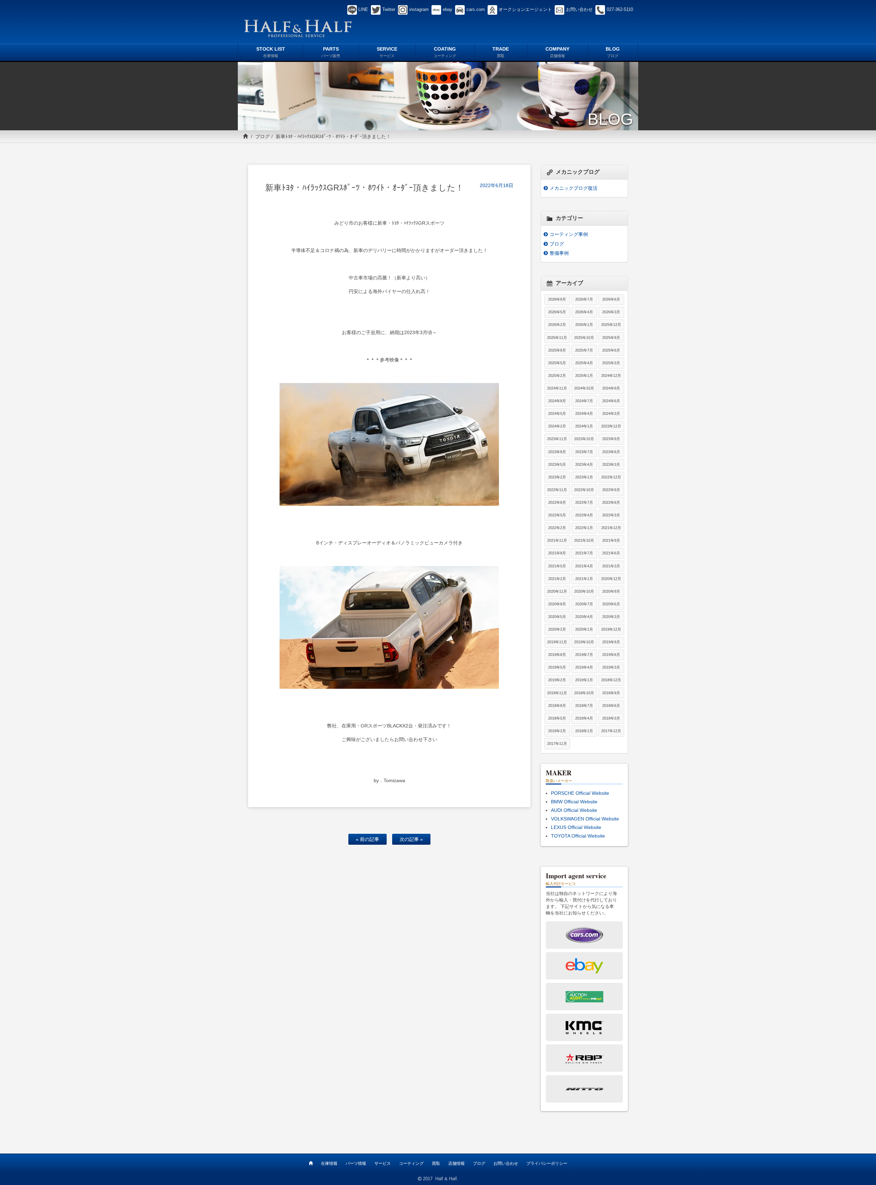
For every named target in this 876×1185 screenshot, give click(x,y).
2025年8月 (557, 350)
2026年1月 (584, 324)
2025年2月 (557, 375)
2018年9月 (611, 693)
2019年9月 (611, 642)
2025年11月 (557, 337)
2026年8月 (557, 299)
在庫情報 (329, 1163)
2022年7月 (584, 502)
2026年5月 (557, 312)
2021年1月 (584, 579)
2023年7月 (584, 452)
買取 (436, 1163)
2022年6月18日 (496, 185)
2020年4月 (584, 617)
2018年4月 (584, 718)
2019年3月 (611, 667)
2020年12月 (611, 579)
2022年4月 (584, 515)
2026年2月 (557, 324)
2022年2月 (557, 528)
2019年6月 (611, 655)
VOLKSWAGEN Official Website (585, 818)
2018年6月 (611, 705)
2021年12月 (611, 528)
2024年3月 (611, 413)
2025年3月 (611, 363)
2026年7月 (584, 299)
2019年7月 (584, 655)
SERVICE (387, 52)
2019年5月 (557, 667)
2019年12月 (611, 629)
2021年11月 (557, 540)
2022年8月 (557, 502)
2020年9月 (611, 591)
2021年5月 (557, 566)
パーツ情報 (356, 1163)
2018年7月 (584, 705)
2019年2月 (557, 680)
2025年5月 (557, 363)
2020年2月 (557, 629)
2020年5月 (557, 617)
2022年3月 (611, 515)
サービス (382, 1163)
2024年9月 (611, 388)
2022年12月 (611, 477)
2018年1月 (584, 731)
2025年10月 (584, 337)
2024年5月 (557, 413)
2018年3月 (611, 718)
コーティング (411, 1163)
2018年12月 (611, 680)
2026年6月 (611, 299)
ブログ (262, 136)
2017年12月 (611, 731)
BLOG (613, 52)
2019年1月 (584, 680)
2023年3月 (611, 464)
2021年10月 (584, 540)
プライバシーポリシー (546, 1163)
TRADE (500, 52)
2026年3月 (611, 312)
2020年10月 (584, 591)
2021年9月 (611, 540)
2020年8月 (557, 604)
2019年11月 (557, 642)
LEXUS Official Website (576, 827)
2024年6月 (611, 401)
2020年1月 (584, 629)
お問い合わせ (505, 1163)
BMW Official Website (574, 801)
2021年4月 (584, 566)
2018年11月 (557, 693)
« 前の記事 (367, 839)
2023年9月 (611, 439)
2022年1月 (584, 528)
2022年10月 (584, 490)
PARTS (330, 52)
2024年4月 (584, 413)
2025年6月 (611, 350)
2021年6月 (611, 553)
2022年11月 (557, 490)
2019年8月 (557, 655)
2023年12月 (611, 426)
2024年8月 (557, 401)
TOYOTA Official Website (578, 836)
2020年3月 (611, 617)
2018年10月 (584, 693)
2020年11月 (557, 591)
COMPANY (557, 52)
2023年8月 (557, 452)
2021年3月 (611, 566)
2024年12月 (611, 375)
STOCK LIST (270, 52)
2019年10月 (584, 642)
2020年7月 (584, 604)
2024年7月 (584, 401)
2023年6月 (611, 452)
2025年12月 (611, 324)
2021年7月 (584, 553)
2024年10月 (584, 388)
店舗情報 (456, 1163)
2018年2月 (557, 731)
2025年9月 (611, 337)
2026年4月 (584, 312)
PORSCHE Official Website (580, 793)
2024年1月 (584, 426)
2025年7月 (584, 350)
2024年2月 (557, 426)
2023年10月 (584, 439)
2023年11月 (557, 439)
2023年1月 (584, 477)
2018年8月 (557, 705)
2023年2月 (557, 477)
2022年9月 (611, 490)
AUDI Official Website (574, 810)
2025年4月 (584, 363)
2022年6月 (611, 502)
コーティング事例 (569, 234)
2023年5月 (557, 464)
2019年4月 (584, 667)
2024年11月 (557, 388)
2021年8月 (557, 553)
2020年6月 (611, 604)
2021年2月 (557, 579)
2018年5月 (557, 718)
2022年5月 (557, 515)
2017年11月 (557, 743)
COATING (445, 52)
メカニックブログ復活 (573, 188)
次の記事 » (411, 839)
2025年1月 (584, 375)
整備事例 (559, 253)
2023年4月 (584, 464)
